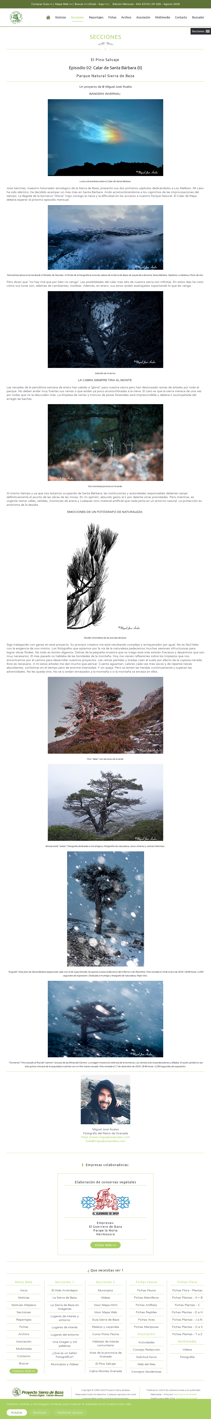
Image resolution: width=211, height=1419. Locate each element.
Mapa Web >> (63, 4)
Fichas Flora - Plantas (187, 1290)
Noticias (24, 1297)
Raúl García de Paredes (185, 1394)
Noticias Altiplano (24, 1305)
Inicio (24, 1290)
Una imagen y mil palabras (64, 1343)
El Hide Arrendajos (65, 1290)
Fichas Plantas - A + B (187, 1297)
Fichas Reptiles (146, 1312)
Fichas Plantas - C (187, 1305)
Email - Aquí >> (98, 4)
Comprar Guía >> (41, 4)
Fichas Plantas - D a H (187, 1312)
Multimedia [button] (162, 17)
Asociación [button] (143, 17)
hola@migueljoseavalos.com (105, 1141)
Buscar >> (81, 4)
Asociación (23, 1341)
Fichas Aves (146, 1319)
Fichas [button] (112, 17)
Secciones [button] (77, 17)
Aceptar (17, 1412)
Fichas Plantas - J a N (187, 1319)
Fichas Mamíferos (146, 1297)
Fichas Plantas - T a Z (187, 1334)
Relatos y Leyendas (105, 1327)
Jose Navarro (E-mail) (186, 1398)
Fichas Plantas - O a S (187, 1327)
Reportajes (96, 17)
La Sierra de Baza (65, 1297)
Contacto (181, 17)
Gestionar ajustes (70, 1412)
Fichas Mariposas (146, 1327)
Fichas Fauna (146, 1290)
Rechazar (40, 1412)
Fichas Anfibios (146, 1305)
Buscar (24, 1363)
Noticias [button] (60, 17)
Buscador (198, 17)
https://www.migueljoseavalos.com (105, 1137)
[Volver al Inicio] (15, 17)
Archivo (126, 17)
